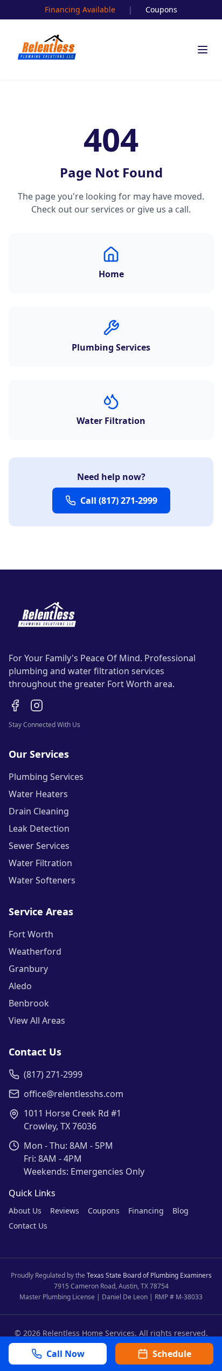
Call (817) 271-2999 (118, 500)
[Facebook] (15, 705)
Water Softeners (42, 880)
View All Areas (37, 1020)
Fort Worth (31, 934)
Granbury (28, 969)
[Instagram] (36, 705)
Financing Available (80, 9)
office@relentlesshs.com (73, 1094)
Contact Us (28, 1226)
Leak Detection (39, 828)
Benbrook (29, 1003)
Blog (180, 1210)
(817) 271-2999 (53, 1074)
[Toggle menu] (202, 49)
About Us (25, 1210)
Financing (146, 1210)
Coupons (161, 9)
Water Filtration (40, 863)
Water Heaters (38, 794)
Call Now (65, 1354)
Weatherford (35, 951)
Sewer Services (39, 846)
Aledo (20, 986)
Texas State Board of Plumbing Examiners (149, 1275)
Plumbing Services (46, 777)
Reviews (64, 1210)
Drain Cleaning (39, 811)
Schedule (171, 1354)
